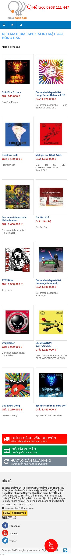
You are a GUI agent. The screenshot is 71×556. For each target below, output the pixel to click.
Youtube (13, 533)
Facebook (14, 526)
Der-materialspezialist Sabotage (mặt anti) (48, 281)
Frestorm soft (10, 155)
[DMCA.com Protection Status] (14, 515)
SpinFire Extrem (11, 92)
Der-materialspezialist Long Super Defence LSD (50, 94)
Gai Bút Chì (42, 217)
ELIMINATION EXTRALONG (43, 344)
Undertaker (8, 343)
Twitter (13, 541)
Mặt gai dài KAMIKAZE (49, 155)
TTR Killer (8, 280)
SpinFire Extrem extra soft (51, 405)
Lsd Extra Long (11, 405)
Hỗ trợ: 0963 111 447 (50, 7)
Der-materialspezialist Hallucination (14, 219)
